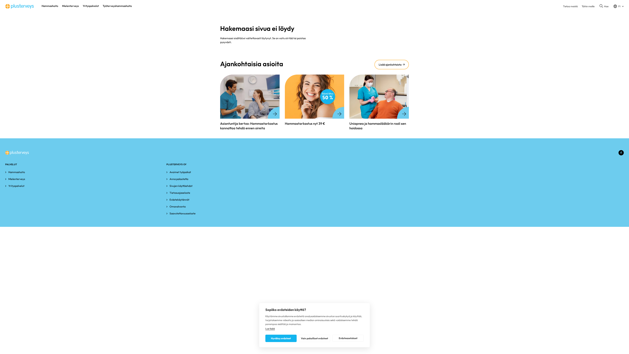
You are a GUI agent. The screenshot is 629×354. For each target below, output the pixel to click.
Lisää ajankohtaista (390, 64)
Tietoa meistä (570, 6)
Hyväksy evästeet (281, 338)
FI (619, 6)
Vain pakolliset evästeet (314, 338)
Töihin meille (588, 6)
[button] (604, 6)
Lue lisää (270, 328)
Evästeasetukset (348, 338)
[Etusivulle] (19, 6)
